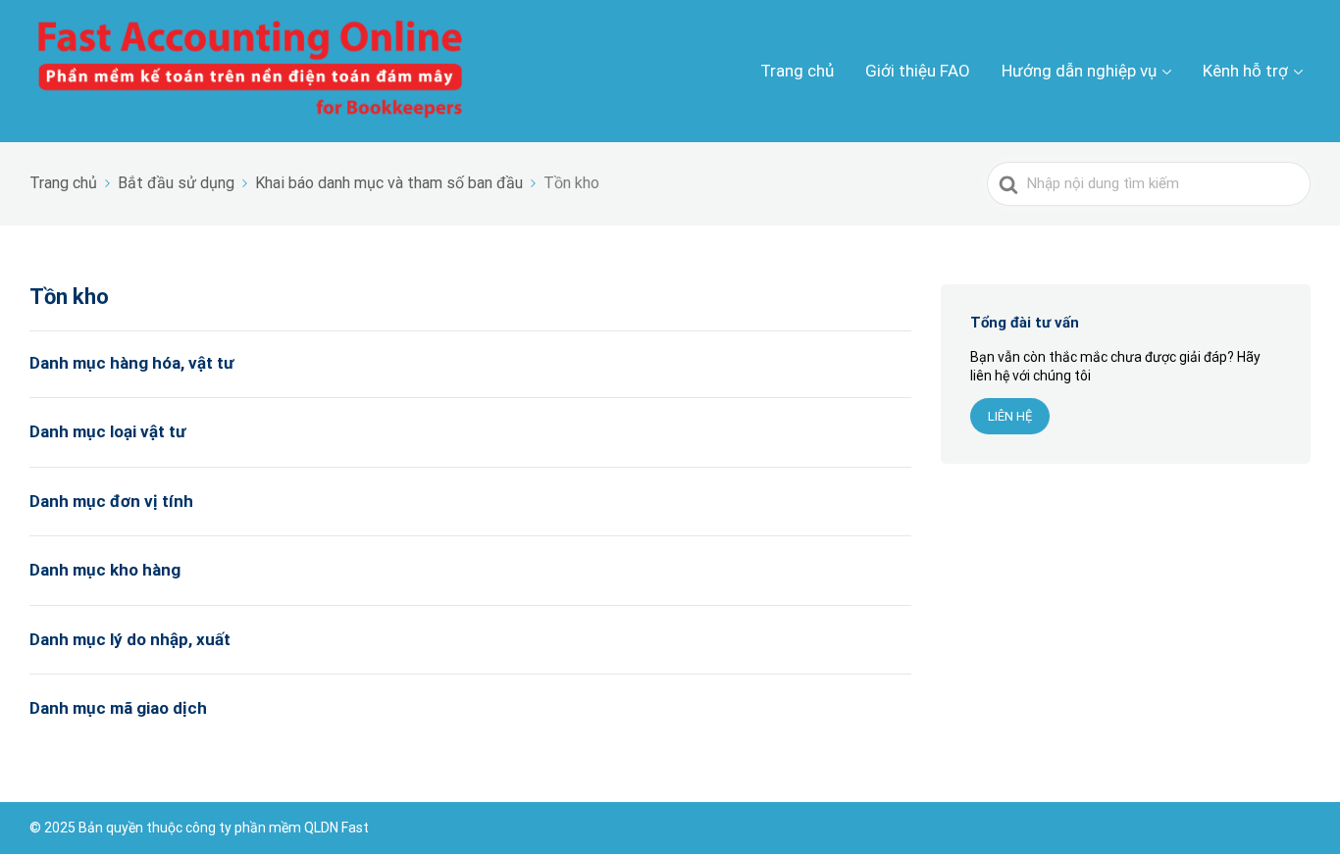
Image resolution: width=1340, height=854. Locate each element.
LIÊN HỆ (1010, 416)
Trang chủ (797, 70)
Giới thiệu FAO (917, 70)
